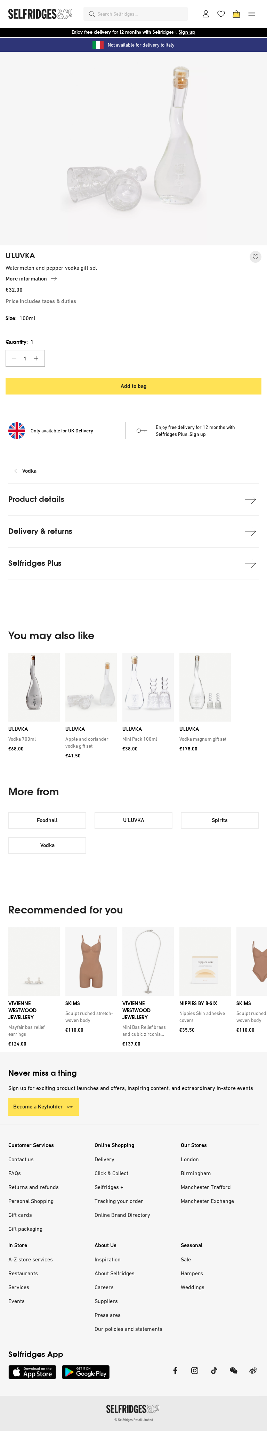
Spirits (220, 820)
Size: (20, 318)
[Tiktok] (214, 1375)
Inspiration (108, 1259)
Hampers (192, 1273)
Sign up (187, 32)
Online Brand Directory (122, 1215)
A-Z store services (30, 1259)
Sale (186, 1259)
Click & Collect (111, 1173)
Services (18, 1287)
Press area (108, 1315)
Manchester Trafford (206, 1187)
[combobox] (141, 13)
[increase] (36, 358)
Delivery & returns (40, 531)
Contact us (21, 1159)
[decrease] (14, 358)
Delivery (104, 1159)
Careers (104, 1287)
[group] (133, 708)
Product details (36, 499)
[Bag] (236, 14)
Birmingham (196, 1173)
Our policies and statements (128, 1329)
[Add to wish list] (255, 257)
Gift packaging (25, 1229)
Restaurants (23, 1273)
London (190, 1159)
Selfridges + (109, 1187)
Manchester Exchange (207, 1201)
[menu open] (252, 14)
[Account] (206, 14)
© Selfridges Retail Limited (133, 1420)
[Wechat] (233, 1375)
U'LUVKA (20, 256)
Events (16, 1301)
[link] (32, 738)
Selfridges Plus (35, 563)
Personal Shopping (31, 1201)
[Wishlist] (221, 14)
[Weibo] (253, 1375)
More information (26, 278)
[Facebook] (175, 1375)
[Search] (91, 14)
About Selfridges (115, 1273)
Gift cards (20, 1215)
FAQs (14, 1173)
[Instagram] (194, 1375)
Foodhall (47, 820)
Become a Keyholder (38, 1106)
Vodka (29, 470)
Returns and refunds (33, 1187)
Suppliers (106, 1301)
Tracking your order (119, 1201)
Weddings (192, 1287)
